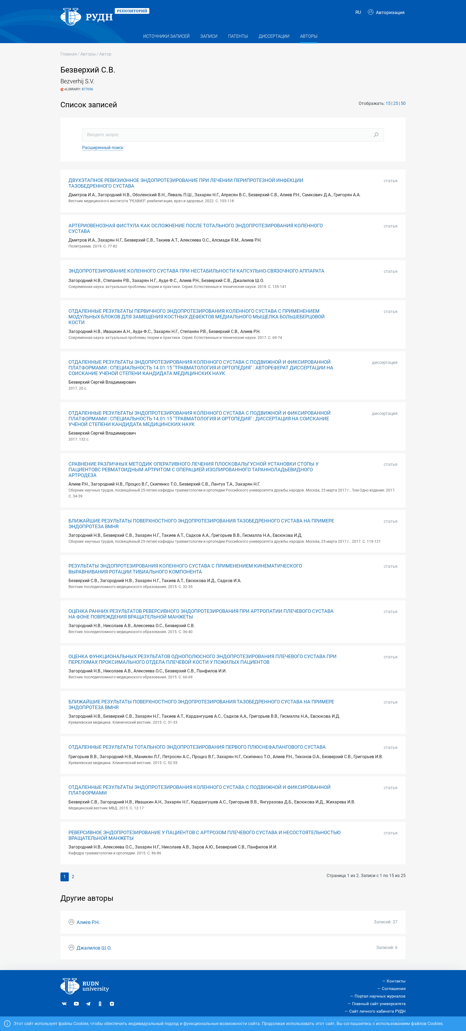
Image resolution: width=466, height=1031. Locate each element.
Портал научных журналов (380, 996)
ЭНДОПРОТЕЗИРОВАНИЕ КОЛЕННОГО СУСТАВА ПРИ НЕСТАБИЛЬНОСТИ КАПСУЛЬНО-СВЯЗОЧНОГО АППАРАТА (196, 271)
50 (403, 103)
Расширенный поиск (103, 147)
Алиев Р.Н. (88, 922)
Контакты (396, 981)
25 (395, 103)
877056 (87, 89)
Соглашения (394, 988)
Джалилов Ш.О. (94, 948)
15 (388, 103)
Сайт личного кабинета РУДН (377, 1011)
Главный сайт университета (379, 1003)
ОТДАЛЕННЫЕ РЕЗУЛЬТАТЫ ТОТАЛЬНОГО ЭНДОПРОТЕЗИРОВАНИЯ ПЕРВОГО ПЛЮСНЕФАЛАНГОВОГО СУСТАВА (197, 747)
